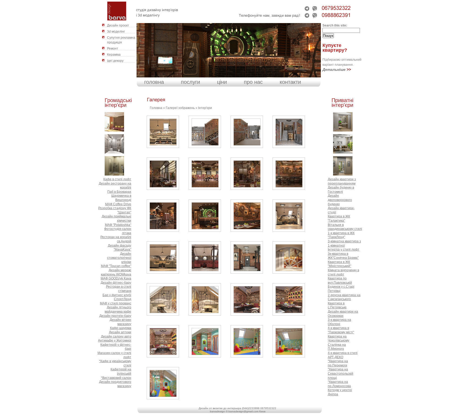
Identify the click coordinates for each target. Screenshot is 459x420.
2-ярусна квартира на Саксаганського (344, 297)
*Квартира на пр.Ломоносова (339, 384)
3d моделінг (116, 31)
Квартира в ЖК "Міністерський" (339, 264)
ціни (222, 82)
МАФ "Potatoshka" (118, 225)
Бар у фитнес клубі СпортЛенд (117, 297)
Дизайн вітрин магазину (120, 322)
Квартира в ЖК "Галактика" (339, 218)
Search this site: (334, 25)
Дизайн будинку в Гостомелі (341, 190)
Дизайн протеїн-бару (115, 316)
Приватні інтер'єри (342, 102)
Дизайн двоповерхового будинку (340, 200)
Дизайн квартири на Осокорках (343, 314)
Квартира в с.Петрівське (337, 305)
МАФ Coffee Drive (118, 204)
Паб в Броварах (119, 192)
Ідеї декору (115, 61)
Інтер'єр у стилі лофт (343, 249)
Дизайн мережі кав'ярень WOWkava (116, 272)
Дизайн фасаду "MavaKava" (119, 248)
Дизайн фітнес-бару (116, 283)
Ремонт (112, 48)
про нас (253, 82)
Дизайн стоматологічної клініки (119, 258)
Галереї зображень (180, 108)
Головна (156, 108)
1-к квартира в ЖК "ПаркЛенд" (341, 235)
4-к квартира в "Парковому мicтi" (341, 330)
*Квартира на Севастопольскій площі (340, 373)
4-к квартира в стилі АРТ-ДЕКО (343, 355)
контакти (290, 82)
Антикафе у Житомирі (114, 340)
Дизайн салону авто (116, 336)
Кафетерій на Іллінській (120, 371)
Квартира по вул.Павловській (340, 281)
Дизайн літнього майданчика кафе (118, 309)
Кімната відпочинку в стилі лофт (343, 272)
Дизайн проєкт (118, 25)
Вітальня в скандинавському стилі (345, 227)
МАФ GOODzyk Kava (116, 278)
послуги (190, 82)
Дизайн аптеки (120, 332)
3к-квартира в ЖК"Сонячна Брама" (343, 256)
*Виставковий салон (116, 378)
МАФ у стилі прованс (115, 303)
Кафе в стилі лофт (117, 179)
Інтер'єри (205, 108)
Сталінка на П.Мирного (337, 347)
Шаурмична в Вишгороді (121, 198)
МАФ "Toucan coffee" (116, 266)
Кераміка (114, 54)
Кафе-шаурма (120, 328)
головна (154, 82)
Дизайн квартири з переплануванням (342, 181)
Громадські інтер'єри (118, 102)
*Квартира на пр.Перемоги (338, 363)
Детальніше (334, 69)
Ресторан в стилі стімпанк (118, 289)
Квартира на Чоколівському (338, 339)
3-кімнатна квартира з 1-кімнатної (344, 243)
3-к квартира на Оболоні (339, 322)
